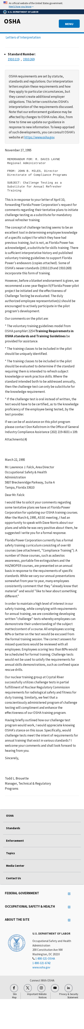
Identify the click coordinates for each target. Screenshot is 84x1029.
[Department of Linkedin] (68, 988)
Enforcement (15, 840)
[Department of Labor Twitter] (28, 988)
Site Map (14, 995)
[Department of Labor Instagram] (41, 988)
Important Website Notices (36, 995)
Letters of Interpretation (23, 37)
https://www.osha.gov (39, 137)
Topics (10, 853)
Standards (13, 828)
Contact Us (13, 878)
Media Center (15, 866)
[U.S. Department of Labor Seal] (17, 943)
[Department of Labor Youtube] (55, 988)
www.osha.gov (41, 967)
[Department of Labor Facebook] (14, 988)
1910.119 (13, 59)
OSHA (12, 21)
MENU (69, 24)
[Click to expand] (42, 4)
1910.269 (29, 59)
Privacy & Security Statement (68, 995)
